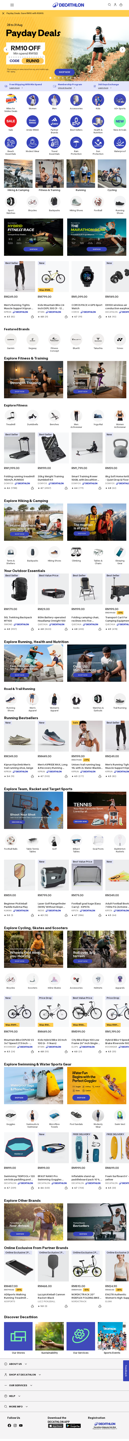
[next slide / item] (122, 49)
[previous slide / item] (7, 49)
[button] (50, 78)
